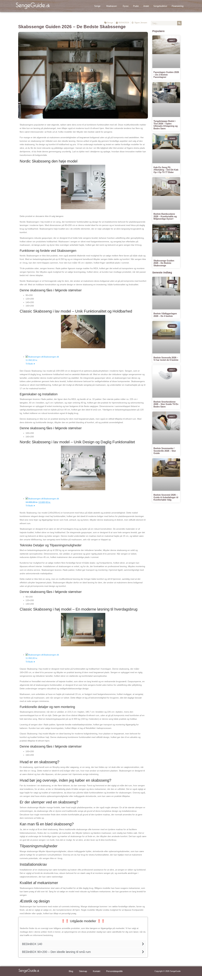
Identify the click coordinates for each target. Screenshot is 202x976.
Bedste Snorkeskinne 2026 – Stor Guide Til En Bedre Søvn (165, 404)
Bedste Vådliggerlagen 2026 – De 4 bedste (165, 314)
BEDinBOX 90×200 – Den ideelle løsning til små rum (56, 951)
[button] (98, 6)
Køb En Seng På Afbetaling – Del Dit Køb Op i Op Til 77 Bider (165, 169)
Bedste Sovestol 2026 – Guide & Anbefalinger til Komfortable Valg (165, 497)
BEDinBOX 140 (32, 944)
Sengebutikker (160, 6)
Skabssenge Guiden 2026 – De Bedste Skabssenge (163, 263)
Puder (136, 6)
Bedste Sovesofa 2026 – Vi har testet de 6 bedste (165, 358)
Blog (71, 971)
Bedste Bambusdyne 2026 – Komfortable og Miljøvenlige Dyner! (165, 216)
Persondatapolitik (114, 971)
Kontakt (96, 971)
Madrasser (111, 6)
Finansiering (177, 6)
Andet (146, 6)
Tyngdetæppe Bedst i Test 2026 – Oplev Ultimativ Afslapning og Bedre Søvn (165, 125)
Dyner (126, 6)
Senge (97, 6)
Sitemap (83, 971)
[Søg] (179, 23)
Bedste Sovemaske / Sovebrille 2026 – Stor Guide (164, 450)
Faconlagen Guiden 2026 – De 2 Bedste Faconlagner (166, 74)
